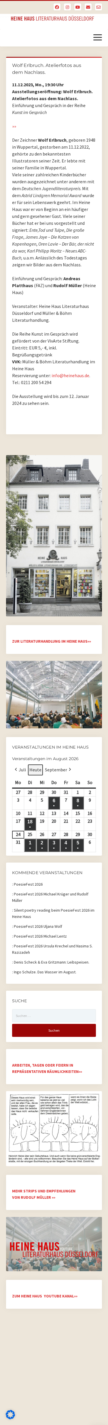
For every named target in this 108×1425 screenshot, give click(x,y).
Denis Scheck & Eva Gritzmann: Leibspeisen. (51, 962)
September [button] (56, 770)
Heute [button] (35, 770)
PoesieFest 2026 (28, 884)
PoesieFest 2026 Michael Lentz (40, 936)
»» (14, 126)
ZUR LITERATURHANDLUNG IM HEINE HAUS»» (51, 641)
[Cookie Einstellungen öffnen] (10, 1417)
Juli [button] (22, 770)
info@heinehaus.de (70, 375)
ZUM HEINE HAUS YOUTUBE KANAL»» (44, 1296)
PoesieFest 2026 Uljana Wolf (38, 926)
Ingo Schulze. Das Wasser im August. (45, 972)
